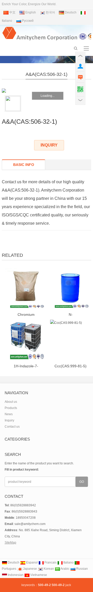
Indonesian (15, 575)
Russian (81, 569)
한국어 (50, 12)
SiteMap (10, 542)
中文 (12, 12)
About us (11, 402)
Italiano (68, 562)
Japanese (29, 569)
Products (11, 408)
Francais (50, 562)
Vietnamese (38, 575)
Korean (48, 569)
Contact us (12, 426)
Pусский (27, 21)
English (30, 12)
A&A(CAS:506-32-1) (46, 74)
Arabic (64, 569)
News (9, 414)
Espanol (31, 562)
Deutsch (70, 12)
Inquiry (9, 420)
